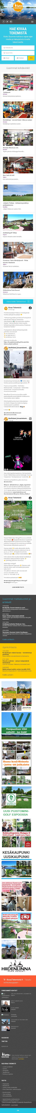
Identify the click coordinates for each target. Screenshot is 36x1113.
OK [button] (18, 1110)
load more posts (18, 587)
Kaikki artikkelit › (8, 639)
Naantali (15, 1027)
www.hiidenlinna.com (19, 492)
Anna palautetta (7, 1096)
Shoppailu (5, 1070)
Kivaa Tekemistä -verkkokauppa (12, 1089)
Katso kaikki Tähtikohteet (16, 302)
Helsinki (15, 1008)
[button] (18, 325)
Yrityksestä (6, 1084)
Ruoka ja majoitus (8, 1074)
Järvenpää (14, 1015)
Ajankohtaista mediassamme (11, 1099)
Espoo (21, 994)
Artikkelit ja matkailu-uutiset (10, 1101)
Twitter (4, 1041)
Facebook (5, 1038)
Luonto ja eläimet (7, 1067)
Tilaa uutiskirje (7, 1094)
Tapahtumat (6, 1072)
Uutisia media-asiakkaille (10, 1087)
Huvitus (5, 1068)
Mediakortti (6, 1085)
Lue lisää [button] (14, 1105)
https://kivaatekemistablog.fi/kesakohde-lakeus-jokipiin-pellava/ (16, 343)
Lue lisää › (21, 1059)
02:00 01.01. (5, 1046)
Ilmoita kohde (6, 1092)
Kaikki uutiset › (8, 675)
